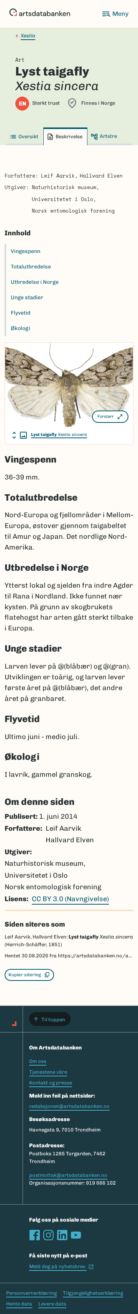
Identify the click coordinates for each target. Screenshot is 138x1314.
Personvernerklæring (31, 1293)
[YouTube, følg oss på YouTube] (76, 1235)
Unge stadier (27, 297)
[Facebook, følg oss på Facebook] (34, 1235)
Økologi (20, 328)
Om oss (37, 1061)
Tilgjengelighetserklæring (93, 1293)
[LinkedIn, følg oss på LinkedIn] (62, 1235)
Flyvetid (20, 313)
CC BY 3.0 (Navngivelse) (70, 899)
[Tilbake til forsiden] (40, 14)
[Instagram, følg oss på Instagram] (48, 1235)
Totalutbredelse (31, 266)
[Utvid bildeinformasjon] (20, 435)
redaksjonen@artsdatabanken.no (69, 1106)
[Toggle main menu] (115, 14)
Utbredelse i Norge (35, 282)
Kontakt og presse (50, 1083)
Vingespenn (25, 251)
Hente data (19, 1304)
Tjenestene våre (48, 1072)
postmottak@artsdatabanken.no (68, 1175)
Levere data (52, 1304)
